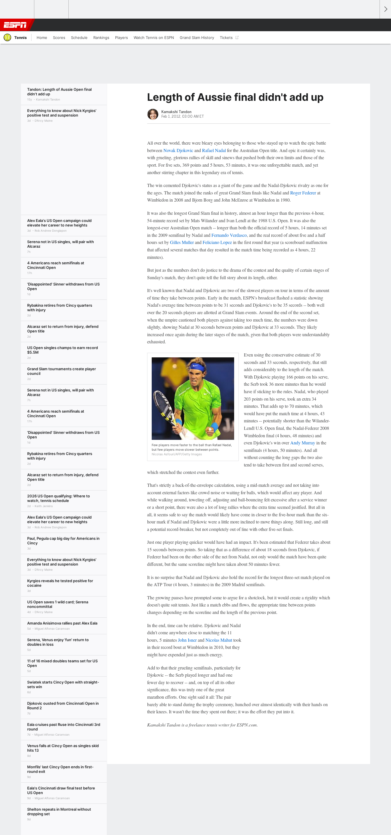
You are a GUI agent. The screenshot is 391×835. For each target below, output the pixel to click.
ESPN (15, 25)
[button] (372, 25)
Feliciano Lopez (217, 242)
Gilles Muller (182, 242)
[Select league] (17, 9)
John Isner (187, 640)
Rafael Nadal (214, 150)
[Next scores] (385, 9)
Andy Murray (302, 443)
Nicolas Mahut (219, 640)
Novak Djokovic (178, 150)
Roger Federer (303, 193)
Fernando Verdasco (229, 235)
